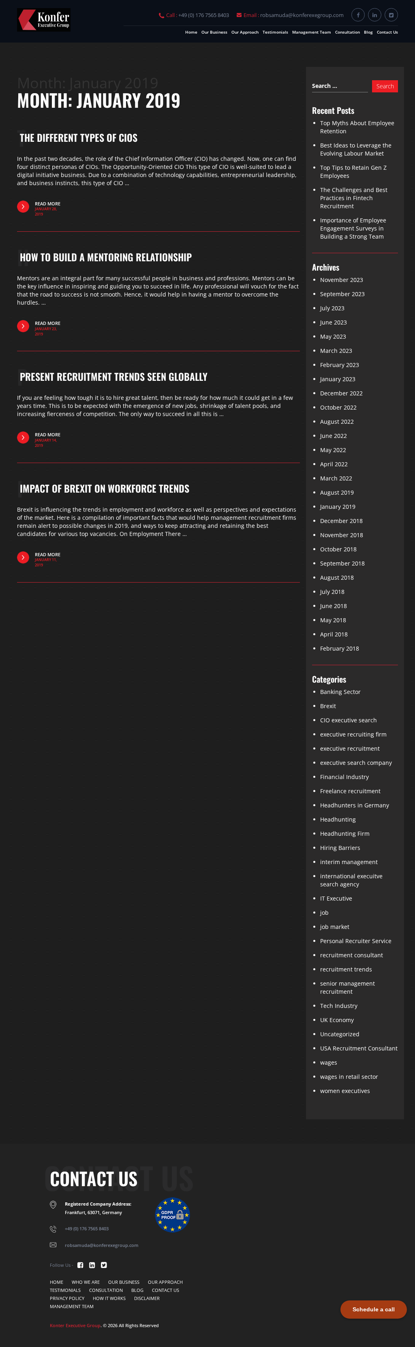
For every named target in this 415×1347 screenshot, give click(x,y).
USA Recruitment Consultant (359, 1048)
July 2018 (332, 592)
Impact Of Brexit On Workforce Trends (104, 488)
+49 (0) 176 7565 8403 (203, 15)
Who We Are (86, 1282)
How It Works (109, 1298)
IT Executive (336, 898)
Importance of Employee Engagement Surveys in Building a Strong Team (353, 228)
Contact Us (387, 32)
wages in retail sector (349, 1076)
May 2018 (333, 620)
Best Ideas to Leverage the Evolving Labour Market (355, 149)
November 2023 (341, 280)
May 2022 (333, 450)
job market (334, 927)
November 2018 (341, 535)
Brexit (328, 706)
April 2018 (334, 634)
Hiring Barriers (340, 848)
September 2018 (342, 563)
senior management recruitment (347, 987)
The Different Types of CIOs (78, 137)
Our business (214, 32)
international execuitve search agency (351, 880)
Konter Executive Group (75, 1325)
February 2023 (339, 365)
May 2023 (333, 336)
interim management (349, 862)
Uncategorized (339, 1034)
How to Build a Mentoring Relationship (106, 257)
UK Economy (337, 1020)
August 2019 (337, 492)
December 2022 (341, 393)
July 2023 (332, 308)
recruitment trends (346, 969)
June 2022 (333, 436)
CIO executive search (348, 720)
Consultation (347, 32)
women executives (345, 1091)
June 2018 (333, 606)
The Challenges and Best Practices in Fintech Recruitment (353, 198)
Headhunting (338, 819)
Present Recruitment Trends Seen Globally (114, 376)
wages (328, 1062)
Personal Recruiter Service (355, 941)
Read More (47, 209)
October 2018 (338, 549)
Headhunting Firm (345, 833)
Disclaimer (147, 1298)
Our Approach (245, 32)
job (324, 912)
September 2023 (342, 294)
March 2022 (336, 478)
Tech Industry (338, 1006)
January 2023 (337, 379)
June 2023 (333, 322)
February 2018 (339, 648)
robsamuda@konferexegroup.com (302, 15)
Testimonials (275, 32)
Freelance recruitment (350, 791)
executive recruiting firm (353, 734)
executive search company (356, 762)
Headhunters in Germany (354, 805)
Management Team (311, 32)
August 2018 (337, 577)
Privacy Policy (67, 1298)
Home (191, 32)
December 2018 (341, 521)
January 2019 (337, 506)
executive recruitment (350, 748)
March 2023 (336, 350)
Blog (368, 32)
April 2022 (334, 464)
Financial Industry (344, 777)
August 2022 (337, 421)
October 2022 (338, 407)
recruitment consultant (351, 955)
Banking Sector (340, 692)
